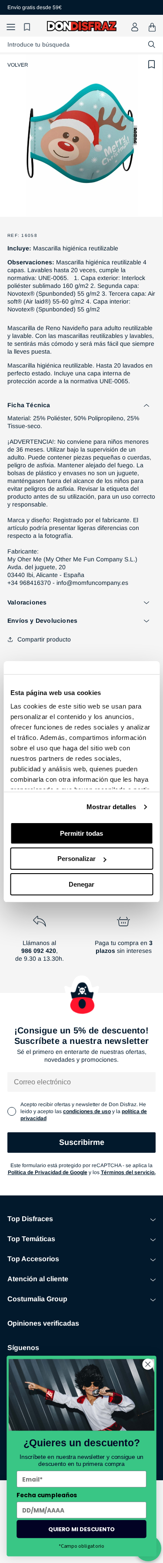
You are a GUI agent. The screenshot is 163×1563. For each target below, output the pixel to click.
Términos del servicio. (128, 1172)
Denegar (81, 884)
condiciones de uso (87, 1111)
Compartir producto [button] (44, 639)
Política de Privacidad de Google (47, 1172)
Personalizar (76, 858)
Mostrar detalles (111, 806)
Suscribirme (81, 1142)
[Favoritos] (28, 27)
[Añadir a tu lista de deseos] (151, 64)
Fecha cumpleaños (47, 1495)
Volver (17, 65)
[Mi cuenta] (134, 27)
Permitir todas (81, 833)
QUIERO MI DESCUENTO (81, 1529)
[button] (11, 27)
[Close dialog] (148, 1364)
